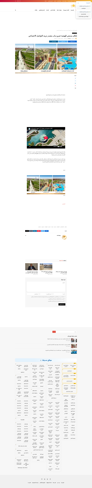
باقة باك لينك (72, 375)
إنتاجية (47, 10)
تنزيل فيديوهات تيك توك (26, 464)
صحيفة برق (66, 385)
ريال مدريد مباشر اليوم (26, 366)
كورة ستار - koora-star (19, 377)
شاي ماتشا (57, 468)
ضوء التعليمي (72, 385)
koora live (19, 383)
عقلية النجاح (53, 10)
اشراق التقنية (66, 395)
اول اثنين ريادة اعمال (72, 366)
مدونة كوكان (66, 408)
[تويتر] (75, 81)
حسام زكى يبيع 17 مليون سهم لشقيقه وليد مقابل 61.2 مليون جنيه (31, 272)
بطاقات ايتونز (50, 453)
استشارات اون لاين (65, 422)
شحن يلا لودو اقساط (50, 413)
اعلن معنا (54, 482)
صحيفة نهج (73, 411)
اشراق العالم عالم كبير (57, 378)
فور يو (50, 441)
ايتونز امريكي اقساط (50, 439)
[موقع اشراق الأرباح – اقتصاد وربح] (73, 6)
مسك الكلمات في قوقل (72, 396)
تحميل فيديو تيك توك (19, 460)
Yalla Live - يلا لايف (19, 389)
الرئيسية (72, 10)
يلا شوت (41, 390)
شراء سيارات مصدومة (34, 447)
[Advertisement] (46, 20)
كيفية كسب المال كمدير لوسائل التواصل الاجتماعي (61, 272)
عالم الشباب (69, 370)
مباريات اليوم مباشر (41, 394)
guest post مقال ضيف (35, 366)
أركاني (73, 432)
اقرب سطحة (34, 435)
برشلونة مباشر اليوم (19, 366)
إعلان (65, 226)
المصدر (63, 203)
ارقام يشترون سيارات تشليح (41, 447)
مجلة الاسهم (73, 405)
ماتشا (50, 466)
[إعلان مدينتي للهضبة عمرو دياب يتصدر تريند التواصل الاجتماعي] (46, 58)
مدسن (66, 417)
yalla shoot (35, 390)
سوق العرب (42, 368)
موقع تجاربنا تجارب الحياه (41, 380)
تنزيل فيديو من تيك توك (26, 460)
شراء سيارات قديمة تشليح (38, 449)
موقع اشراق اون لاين (66, 388)
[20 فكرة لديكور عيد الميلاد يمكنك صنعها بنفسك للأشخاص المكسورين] (74, 346)
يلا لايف (38, 460)
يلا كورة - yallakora (19, 392)
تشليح (42, 439)
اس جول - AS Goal (19, 396)
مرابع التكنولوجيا (66, 400)
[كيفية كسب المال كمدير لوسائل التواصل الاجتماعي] (60, 266)
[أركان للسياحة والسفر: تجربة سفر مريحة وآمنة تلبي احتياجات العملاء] (74, 340)
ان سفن (73, 399)
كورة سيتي (35, 454)
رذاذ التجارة (66, 427)
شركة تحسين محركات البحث (66, 376)
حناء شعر (50, 462)
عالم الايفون (73, 408)
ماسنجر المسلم (69, 381)
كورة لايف (26, 403)
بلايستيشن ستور (57, 456)
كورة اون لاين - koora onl (26, 392)
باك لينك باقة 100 (41, 373)
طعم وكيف (73, 430)
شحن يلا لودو (57, 450)
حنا (57, 466)
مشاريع (41, 382)
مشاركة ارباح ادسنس (66, 366)
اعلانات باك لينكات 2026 (22, 446)
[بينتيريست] (75, 86)
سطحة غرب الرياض (35, 433)
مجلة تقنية (50, 388)
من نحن (58, 482)
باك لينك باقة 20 (34, 369)
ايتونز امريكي (50, 409)
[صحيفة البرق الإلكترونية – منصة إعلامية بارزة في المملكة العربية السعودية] (74, 352)
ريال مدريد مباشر (41, 397)
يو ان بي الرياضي (57, 392)
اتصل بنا (29, 482)
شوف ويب (66, 402)
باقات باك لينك (50, 368)
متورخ (73, 417)
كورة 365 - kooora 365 (26, 396)
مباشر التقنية (66, 432)
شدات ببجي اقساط (57, 403)
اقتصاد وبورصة (66, 10)
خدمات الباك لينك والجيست (41, 366)
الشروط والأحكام (42, 482)
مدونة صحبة (73, 434)
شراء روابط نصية (57, 368)
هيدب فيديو (66, 425)
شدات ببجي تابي (50, 406)
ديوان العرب (35, 379)
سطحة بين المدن (42, 429)
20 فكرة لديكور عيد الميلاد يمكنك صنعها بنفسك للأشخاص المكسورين (58, 344)
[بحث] (15, 10)
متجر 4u (57, 430)
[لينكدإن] (75, 83)
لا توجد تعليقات (60, 38)
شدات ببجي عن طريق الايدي (50, 431)
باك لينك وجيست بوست (50, 381)
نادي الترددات (73, 421)
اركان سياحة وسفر (69, 391)
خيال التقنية (73, 402)
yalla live (22, 372)
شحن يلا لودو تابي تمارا (50, 436)
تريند (55, 226)
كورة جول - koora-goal (26, 381)
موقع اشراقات (72, 387)
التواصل (58, 226)
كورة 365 (41, 454)
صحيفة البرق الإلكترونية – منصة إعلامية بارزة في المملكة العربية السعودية (57, 350)
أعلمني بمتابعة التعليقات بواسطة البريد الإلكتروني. (56, 298)
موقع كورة (22, 419)
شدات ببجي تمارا (50, 403)
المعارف (72, 425)
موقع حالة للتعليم (50, 392)
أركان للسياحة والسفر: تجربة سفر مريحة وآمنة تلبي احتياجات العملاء (58, 338)
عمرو (49, 226)
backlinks (57, 374)
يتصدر (39, 226)
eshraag (69, 38)
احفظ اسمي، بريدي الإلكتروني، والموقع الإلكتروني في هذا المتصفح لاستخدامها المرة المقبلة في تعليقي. (47, 296)
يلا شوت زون (26, 452)
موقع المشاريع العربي (57, 385)
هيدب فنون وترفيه (50, 395)
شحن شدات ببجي (57, 446)
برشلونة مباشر (34, 393)
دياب (52, 226)
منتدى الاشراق (50, 377)
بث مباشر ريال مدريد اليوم (34, 457)
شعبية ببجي (57, 453)
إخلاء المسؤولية (48, 482)
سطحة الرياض (41, 426)
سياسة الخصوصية (35, 482)
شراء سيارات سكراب (34, 440)
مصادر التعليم (50, 384)
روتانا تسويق (73, 419)
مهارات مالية (59, 10)
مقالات (36, 10)
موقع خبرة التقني (73, 414)
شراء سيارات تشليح (41, 443)
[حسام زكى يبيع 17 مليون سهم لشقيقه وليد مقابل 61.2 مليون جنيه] (31, 266)
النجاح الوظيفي (42, 10)
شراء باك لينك (57, 365)
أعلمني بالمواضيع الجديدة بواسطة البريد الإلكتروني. (56, 301)
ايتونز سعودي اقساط (57, 413)
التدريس (50, 374)
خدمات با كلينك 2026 (35, 376)
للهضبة (46, 226)
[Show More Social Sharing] (48, 41)
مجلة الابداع (66, 419)
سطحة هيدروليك (34, 429)
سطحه (34, 426)
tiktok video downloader (19, 464)
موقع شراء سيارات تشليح (34, 443)
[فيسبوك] (75, 78)
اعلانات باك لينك (35, 383)
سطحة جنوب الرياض (41, 436)
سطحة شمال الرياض (41, 433)
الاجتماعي (62, 226)
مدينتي (43, 226)
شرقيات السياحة (66, 435)
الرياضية (41, 386)
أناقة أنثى (66, 413)
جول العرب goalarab (42, 457)
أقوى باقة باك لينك (41, 376)
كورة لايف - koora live (26, 434)
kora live (19, 400)
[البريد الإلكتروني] (75, 88)
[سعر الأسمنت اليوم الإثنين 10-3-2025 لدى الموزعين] (46, 266)
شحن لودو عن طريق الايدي (50, 451)
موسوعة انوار (73, 438)
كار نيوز (66, 411)
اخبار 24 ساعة (57, 394)
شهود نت (66, 430)
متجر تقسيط (50, 419)
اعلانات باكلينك (34, 386)
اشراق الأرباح (66, 438)
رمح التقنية (73, 427)
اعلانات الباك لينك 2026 (57, 381)
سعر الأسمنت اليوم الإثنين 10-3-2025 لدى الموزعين (46, 272)
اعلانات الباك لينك (50, 372)
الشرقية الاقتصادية (66, 406)
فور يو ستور (50, 426)
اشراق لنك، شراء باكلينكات (57, 372)
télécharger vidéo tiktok (22, 467)
